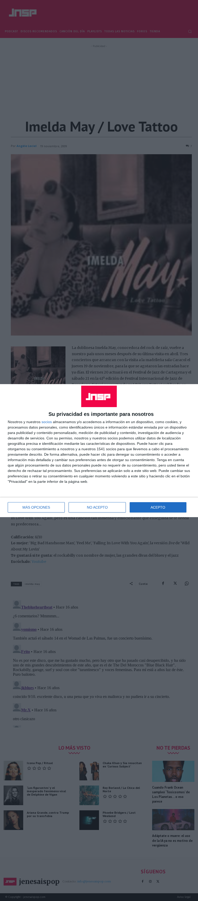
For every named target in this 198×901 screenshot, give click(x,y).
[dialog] (99, 450)
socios (47, 422)
